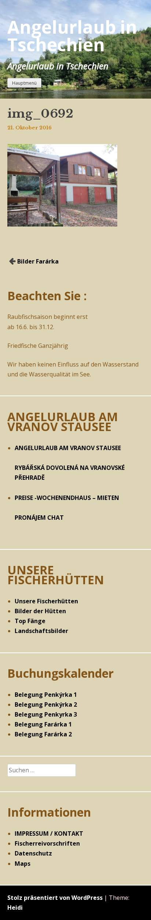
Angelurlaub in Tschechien (72, 35)
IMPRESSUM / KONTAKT (49, 833)
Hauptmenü (24, 83)
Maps (22, 864)
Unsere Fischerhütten (46, 601)
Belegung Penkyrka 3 (46, 714)
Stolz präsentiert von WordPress (55, 898)
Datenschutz (33, 853)
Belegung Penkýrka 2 (46, 704)
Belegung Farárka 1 (43, 724)
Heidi (15, 908)
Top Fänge (30, 621)
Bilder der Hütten (40, 611)
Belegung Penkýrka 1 (46, 695)
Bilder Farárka (38, 261)
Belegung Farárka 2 (43, 734)
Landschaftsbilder (41, 631)
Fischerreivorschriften (47, 843)
